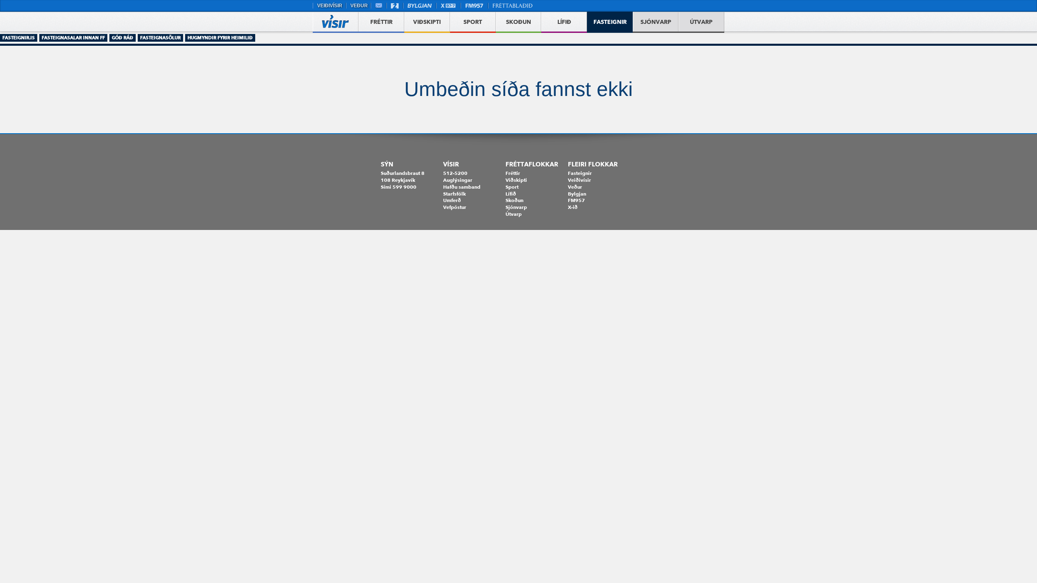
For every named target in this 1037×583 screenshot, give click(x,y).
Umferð (452, 200)
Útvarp (514, 214)
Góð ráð (122, 37)
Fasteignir (580, 173)
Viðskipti (516, 180)
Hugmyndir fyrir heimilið (220, 37)
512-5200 (455, 173)
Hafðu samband (461, 187)
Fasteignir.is (18, 37)
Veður (358, 6)
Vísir (451, 164)
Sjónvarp (516, 207)
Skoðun (514, 200)
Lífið (511, 194)
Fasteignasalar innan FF (73, 37)
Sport (512, 187)
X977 (448, 6)
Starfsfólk (454, 194)
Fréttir (513, 173)
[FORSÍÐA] (335, 22)
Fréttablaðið (513, 6)
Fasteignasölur (160, 37)
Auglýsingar (457, 180)
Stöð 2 (395, 6)
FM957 (474, 6)
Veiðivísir (329, 6)
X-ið (573, 207)
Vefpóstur (378, 6)
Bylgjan (420, 6)
